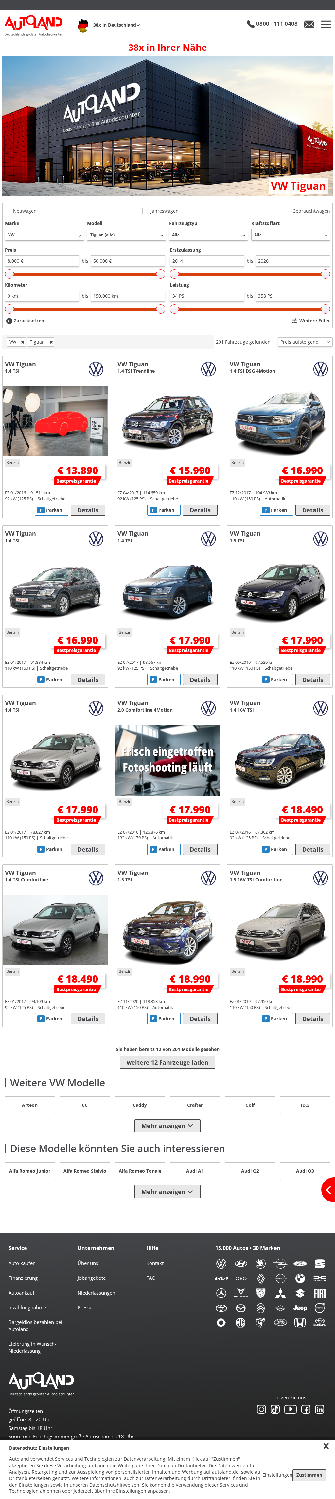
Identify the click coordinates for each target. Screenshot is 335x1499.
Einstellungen (277, 1475)
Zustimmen (309, 1475)
